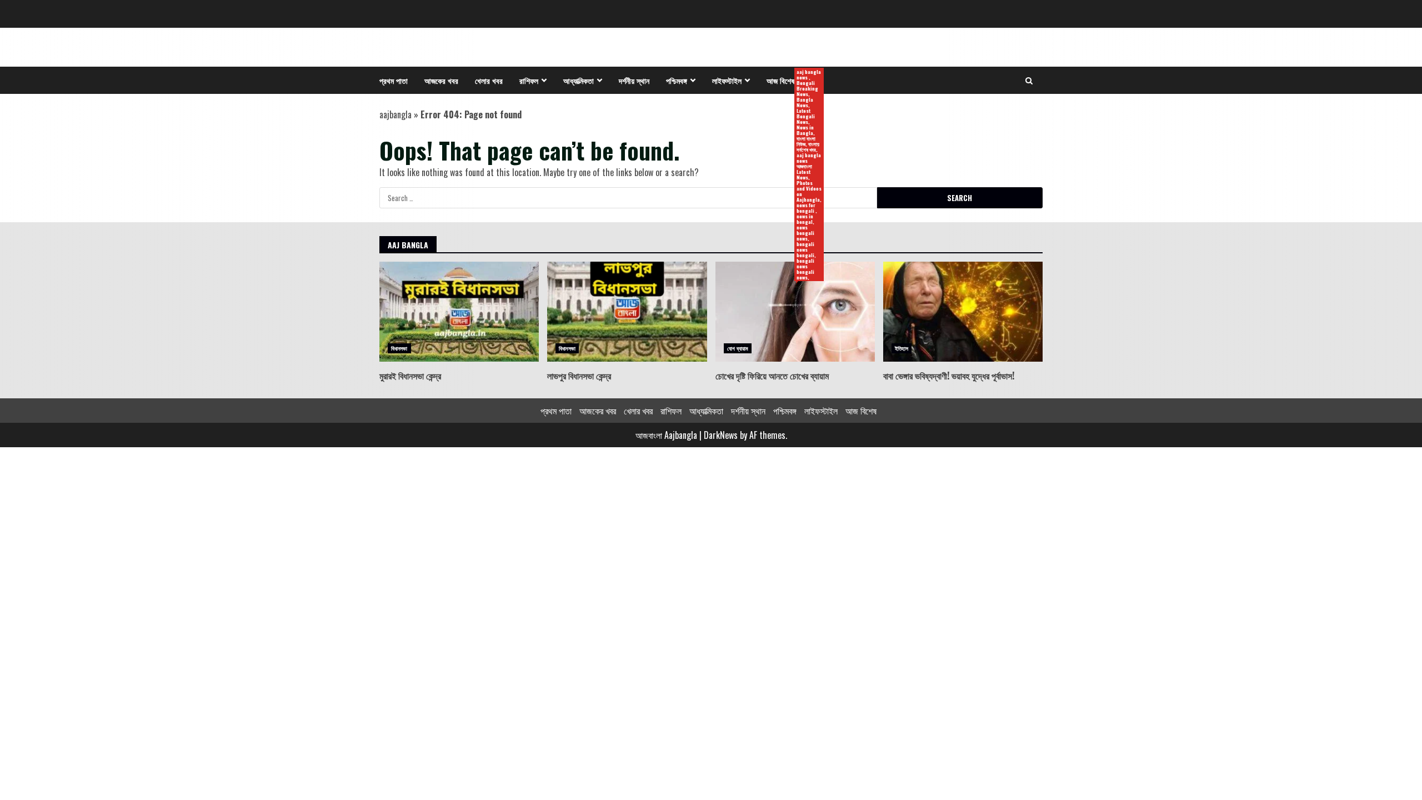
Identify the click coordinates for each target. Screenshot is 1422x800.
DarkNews (721, 435)
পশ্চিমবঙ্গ (676, 80)
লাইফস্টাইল (727, 80)
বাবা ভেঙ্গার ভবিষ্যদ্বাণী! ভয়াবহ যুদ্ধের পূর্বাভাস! (963, 312)
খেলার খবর (489, 80)
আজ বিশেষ (785, 81)
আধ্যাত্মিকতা (578, 80)
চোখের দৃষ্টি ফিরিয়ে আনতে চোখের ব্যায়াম (795, 312)
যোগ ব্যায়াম (738, 348)
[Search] (1029, 80)
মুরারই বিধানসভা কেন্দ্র (459, 312)
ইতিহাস (901, 348)
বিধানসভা (399, 348)
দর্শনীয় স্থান (634, 80)
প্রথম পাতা (393, 80)
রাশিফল (528, 80)
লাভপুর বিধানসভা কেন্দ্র (627, 312)
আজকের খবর (441, 80)
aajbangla (395, 114)
